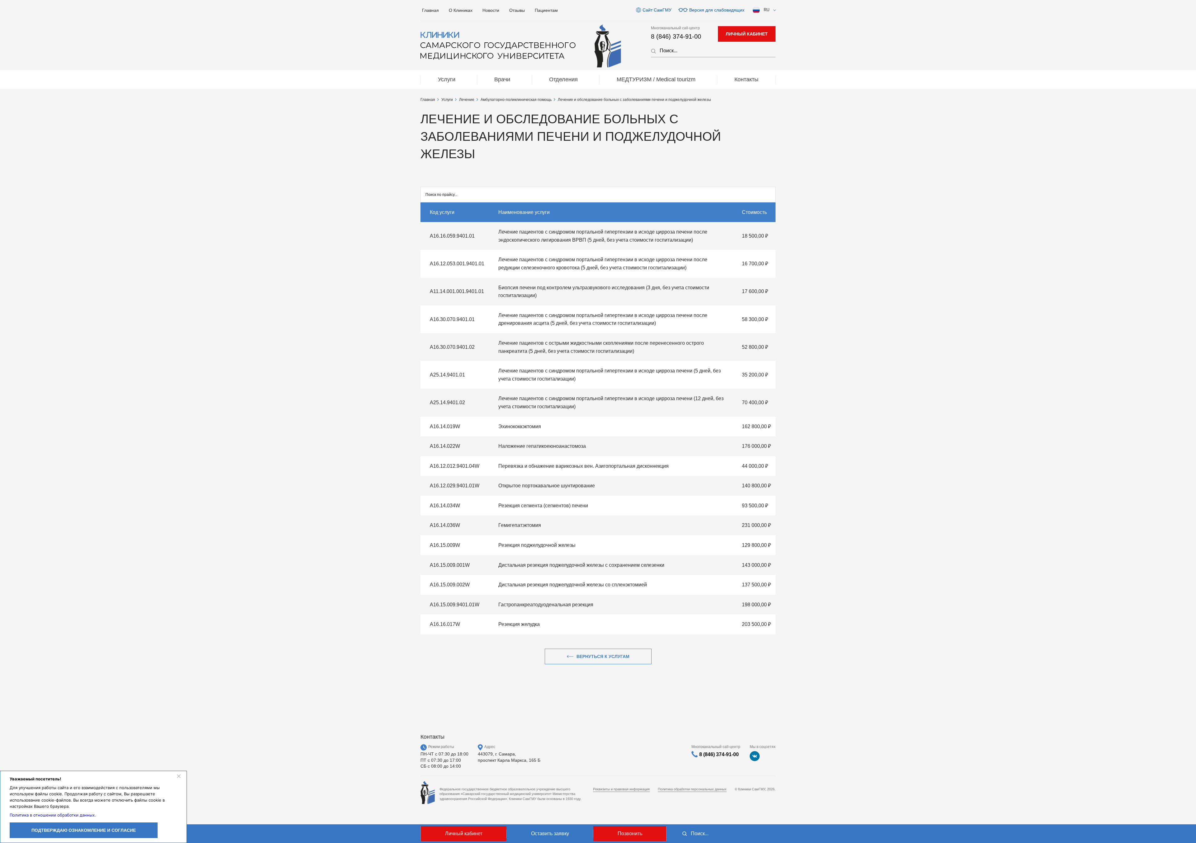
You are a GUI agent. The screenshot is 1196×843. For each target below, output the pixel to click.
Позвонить (630, 833)
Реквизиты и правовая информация (621, 789)
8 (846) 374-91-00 (676, 36)
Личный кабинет (463, 833)
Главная (430, 10)
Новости (490, 10)
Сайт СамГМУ (657, 9)
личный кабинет (747, 33)
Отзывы (517, 10)
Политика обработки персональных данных (692, 789)
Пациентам (546, 10)
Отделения (563, 79)
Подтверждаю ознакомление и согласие (83, 830)
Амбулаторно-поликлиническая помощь (516, 99)
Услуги (446, 79)
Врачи (502, 79)
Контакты (746, 79)
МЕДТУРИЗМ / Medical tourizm (656, 79)
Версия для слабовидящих (716, 9)
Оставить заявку (550, 833)
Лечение (466, 99)
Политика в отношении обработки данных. (53, 814)
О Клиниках (460, 10)
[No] (178, 776)
